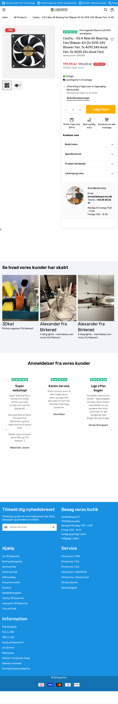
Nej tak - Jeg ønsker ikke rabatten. (88, 371)
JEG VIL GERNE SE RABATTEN (88, 362)
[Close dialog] (115, 322)
